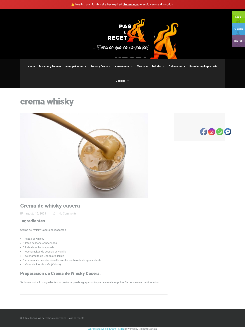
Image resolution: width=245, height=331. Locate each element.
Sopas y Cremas (100, 66)
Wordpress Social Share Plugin (106, 328)
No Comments (68, 213)
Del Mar (156, 66)
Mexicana (142, 66)
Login (238, 17)
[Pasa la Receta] (122, 34)
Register (238, 29)
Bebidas (121, 80)
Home (31, 66)
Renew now (131, 4)
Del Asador (175, 66)
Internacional (121, 66)
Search (238, 41)
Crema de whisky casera (50, 206)
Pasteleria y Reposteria (203, 66)
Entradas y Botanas (50, 66)
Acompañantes (74, 66)
